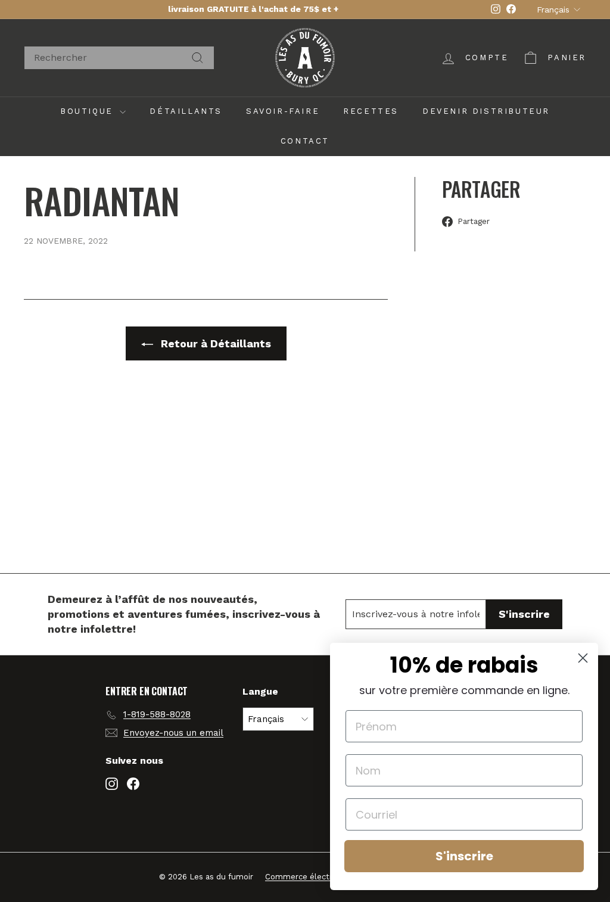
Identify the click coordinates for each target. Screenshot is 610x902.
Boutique (88, 111)
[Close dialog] (582, 658)
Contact (305, 140)
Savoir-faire (282, 111)
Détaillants (186, 111)
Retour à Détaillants (214, 343)
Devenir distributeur (486, 111)
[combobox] (119, 58)
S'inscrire (464, 856)
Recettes (371, 111)
